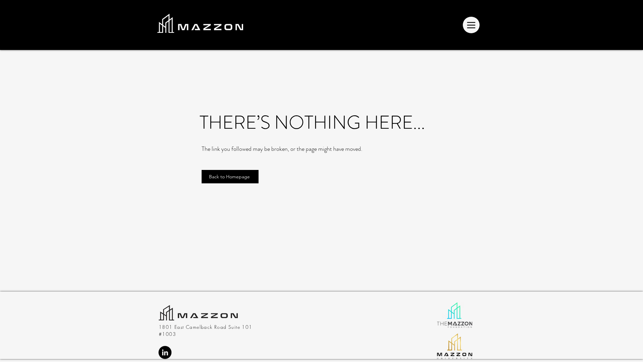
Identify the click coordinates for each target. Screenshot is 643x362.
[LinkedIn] (164, 352)
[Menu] (471, 25)
